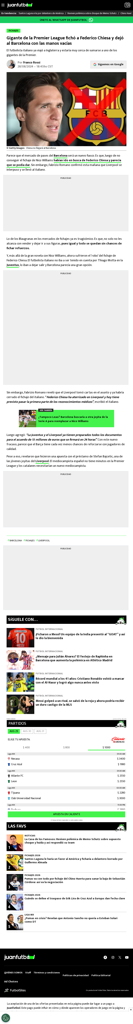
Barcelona (60, 155)
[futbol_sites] (15, 990)
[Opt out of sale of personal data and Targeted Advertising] (5, 1018)
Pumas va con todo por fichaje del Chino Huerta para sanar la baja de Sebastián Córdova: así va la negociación (75, 880)
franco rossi (31, 62)
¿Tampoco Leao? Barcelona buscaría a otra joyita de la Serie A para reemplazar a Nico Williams (73, 419)
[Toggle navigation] (3, 5)
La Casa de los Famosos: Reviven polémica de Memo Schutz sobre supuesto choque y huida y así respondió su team (73, 841)
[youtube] (127, 957)
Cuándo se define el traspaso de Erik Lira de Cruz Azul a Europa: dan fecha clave (75, 898)
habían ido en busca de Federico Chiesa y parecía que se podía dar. (64, 163)
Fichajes (30, 541)
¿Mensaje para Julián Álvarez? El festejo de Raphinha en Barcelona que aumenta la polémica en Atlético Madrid (74, 658)
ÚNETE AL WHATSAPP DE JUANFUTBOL (63, 20)
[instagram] (113, 957)
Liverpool (42, 461)
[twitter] (119, 957)
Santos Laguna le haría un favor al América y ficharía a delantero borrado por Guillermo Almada (74, 860)
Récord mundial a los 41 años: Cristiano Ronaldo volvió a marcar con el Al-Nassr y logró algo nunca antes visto (80, 680)
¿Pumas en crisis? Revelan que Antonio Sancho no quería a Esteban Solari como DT (71, 920)
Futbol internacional (49, 629)
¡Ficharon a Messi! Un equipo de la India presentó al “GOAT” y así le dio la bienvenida (80, 636)
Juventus (13, 265)
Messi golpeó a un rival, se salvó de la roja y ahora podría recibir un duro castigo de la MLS (80, 703)
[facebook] (105, 957)
